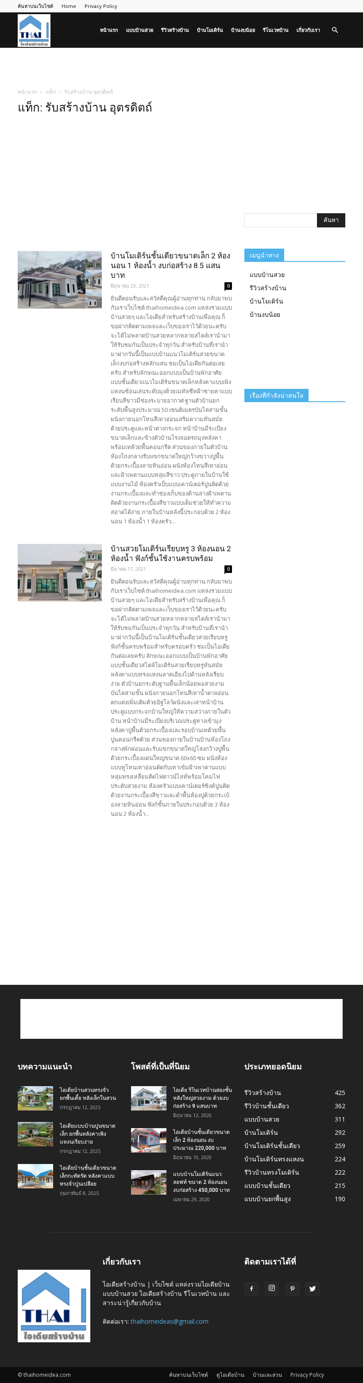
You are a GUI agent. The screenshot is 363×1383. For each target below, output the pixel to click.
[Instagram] (272, 1289)
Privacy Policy (101, 6)
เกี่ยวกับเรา (308, 30)
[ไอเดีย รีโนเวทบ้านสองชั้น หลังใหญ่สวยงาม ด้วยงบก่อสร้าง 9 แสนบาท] (148, 1098)
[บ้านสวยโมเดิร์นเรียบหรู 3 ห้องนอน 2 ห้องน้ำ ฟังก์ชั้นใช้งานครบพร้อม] (60, 573)
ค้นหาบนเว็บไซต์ (35, 6)
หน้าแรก (109, 30)
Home (69, 6)
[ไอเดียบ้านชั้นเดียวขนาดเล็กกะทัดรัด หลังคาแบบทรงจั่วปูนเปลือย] (35, 1176)
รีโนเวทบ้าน (276, 30)
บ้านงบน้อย (243, 30)
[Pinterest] (292, 1289)
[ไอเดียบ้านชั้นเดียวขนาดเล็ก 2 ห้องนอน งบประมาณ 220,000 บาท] (148, 1140)
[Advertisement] (181, 67)
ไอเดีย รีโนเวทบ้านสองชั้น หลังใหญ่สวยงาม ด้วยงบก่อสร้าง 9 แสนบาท (202, 1098)
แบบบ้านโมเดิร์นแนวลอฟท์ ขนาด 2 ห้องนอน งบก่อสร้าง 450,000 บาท (201, 1182)
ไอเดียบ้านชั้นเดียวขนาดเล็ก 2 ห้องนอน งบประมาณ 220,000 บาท (201, 1140)
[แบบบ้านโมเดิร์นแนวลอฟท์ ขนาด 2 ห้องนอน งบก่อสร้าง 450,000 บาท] (148, 1182)
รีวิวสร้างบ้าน (175, 30)
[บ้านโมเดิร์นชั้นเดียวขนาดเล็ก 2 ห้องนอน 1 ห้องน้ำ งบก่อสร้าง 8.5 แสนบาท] (60, 280)
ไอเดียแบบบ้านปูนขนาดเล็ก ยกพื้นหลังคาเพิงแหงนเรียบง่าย (88, 1134)
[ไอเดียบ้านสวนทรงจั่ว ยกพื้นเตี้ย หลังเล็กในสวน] (35, 1098)
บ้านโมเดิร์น (210, 30)
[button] (334, 30)
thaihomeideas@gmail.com (170, 1321)
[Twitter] (312, 1289)
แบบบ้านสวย (139, 30)
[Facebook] (251, 1289)
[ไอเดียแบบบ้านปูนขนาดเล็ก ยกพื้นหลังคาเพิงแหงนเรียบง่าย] (35, 1134)
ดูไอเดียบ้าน (230, 1375)
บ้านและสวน (267, 1375)
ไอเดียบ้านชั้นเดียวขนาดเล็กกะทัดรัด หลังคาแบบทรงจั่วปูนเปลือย (88, 1176)
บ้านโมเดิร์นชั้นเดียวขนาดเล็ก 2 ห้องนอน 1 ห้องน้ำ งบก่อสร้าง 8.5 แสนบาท (170, 265)
